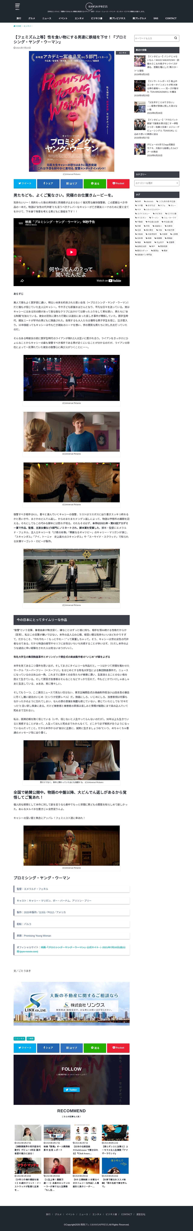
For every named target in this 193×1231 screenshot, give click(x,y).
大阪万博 (170, 230)
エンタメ (79, 18)
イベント (63, 18)
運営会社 (140, 1214)
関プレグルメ (139, 18)
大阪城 (140, 234)
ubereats (149, 201)
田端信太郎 (141, 246)
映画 (31, 1039)
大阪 (160, 230)
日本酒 (140, 238)
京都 (139, 226)
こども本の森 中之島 (166, 201)
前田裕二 (158, 226)
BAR (139, 201)
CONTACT (170, 18)
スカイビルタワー (153, 210)
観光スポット (142, 251)
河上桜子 (160, 242)
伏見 (148, 226)
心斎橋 (175, 234)
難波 (165, 251)
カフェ (163, 205)
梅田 (139, 242)
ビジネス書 (96, 18)
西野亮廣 (163, 246)
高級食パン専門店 (144, 255)
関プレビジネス (117, 18)
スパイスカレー (143, 214)
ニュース (46, 18)
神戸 (153, 246)
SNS (155, 18)
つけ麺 (140, 205)
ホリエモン (141, 218)
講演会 (156, 251)
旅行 (19, 18)
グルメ (31, 18)
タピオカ (158, 214)
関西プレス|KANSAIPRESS (94, 1224)
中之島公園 (168, 222)
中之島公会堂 (153, 222)
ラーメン (155, 218)
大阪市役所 (152, 234)
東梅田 (169, 238)
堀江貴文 (149, 230)
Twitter (73, 1090)
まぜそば (151, 205)
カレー (173, 205)
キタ (139, 210)
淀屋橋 (171, 242)
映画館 (159, 238)
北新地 (169, 226)
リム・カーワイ (170, 218)
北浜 (139, 230)
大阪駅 (164, 234)
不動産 (140, 222)
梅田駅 (148, 242)
